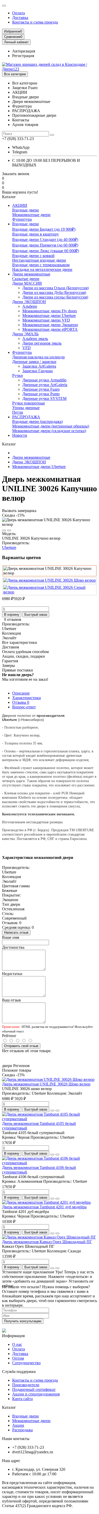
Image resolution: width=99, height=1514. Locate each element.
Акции (18, 1425)
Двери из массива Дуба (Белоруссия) (54, 292)
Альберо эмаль (35, 338)
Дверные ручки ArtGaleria (44, 384)
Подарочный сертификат (34, 1389)
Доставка (20, 17)
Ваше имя (10, 937)
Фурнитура (22, 219)
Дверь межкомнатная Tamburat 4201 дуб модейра (44, 1207)
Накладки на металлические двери (42, 269)
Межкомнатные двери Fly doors (49, 311)
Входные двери (25, 210)
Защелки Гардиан (37, 371)
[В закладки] (4, 530)
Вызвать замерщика (19, 510)
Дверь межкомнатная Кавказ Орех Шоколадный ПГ (47, 1242)
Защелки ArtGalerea (39, 366)
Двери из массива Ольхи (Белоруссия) (55, 288)
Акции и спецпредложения (36, 1394)
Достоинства (13, 947)
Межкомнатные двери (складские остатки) (49, 431)
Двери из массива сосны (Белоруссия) (55, 297)
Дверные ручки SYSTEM (44, 398)
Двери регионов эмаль (41, 343)
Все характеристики (19, 642)
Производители (25, 1385)
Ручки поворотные (28, 403)
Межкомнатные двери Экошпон (50, 325)
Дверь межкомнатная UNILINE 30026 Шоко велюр (46, 1084)
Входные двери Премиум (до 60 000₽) (45, 245)
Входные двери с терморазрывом (41, 265)
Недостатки (12, 974)
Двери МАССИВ (27, 283)
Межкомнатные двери (31, 214)
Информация (13, 1336)
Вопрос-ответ (24, 707)
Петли (17, 412)
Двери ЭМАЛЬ (25, 334)
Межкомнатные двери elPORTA (50, 329)
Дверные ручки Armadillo (44, 380)
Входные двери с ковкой (33, 255)
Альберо (29, 306)
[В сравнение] (9, 530)
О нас (17, 1344)
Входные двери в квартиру (35, 234)
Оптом (18, 1358)
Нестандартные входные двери (39, 260)
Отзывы (20, 702)
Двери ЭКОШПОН (29, 302)
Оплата (18, 13)
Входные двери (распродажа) (37, 421)
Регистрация (23, 56)
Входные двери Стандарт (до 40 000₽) (45, 239)
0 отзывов (12, 619)
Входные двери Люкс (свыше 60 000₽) (45, 251)
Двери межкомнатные (31, 274)
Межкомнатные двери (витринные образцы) (50, 426)
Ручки (17, 375)
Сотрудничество (26, 1363)
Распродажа (22, 1430)
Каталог (9, 1407)
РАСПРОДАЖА (26, 417)
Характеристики (26, 698)
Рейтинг (9, 1035)
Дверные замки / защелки (34, 361)
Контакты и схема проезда (35, 22)
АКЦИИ (19, 205)
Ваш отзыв (11, 1000)
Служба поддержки (19, 1371)
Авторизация (23, 51)
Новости (19, 435)
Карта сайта (22, 1398)
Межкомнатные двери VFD (46, 320)
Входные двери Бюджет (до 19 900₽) (43, 229)
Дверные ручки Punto (41, 394)
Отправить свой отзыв (21, 1046)
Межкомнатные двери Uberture (49, 315)
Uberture (9, 547)
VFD (26, 348)
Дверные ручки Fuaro (41, 389)
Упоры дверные (26, 408)
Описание (21, 693)
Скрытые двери (25, 278)
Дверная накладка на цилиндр (38, 357)
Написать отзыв (16, 932)
